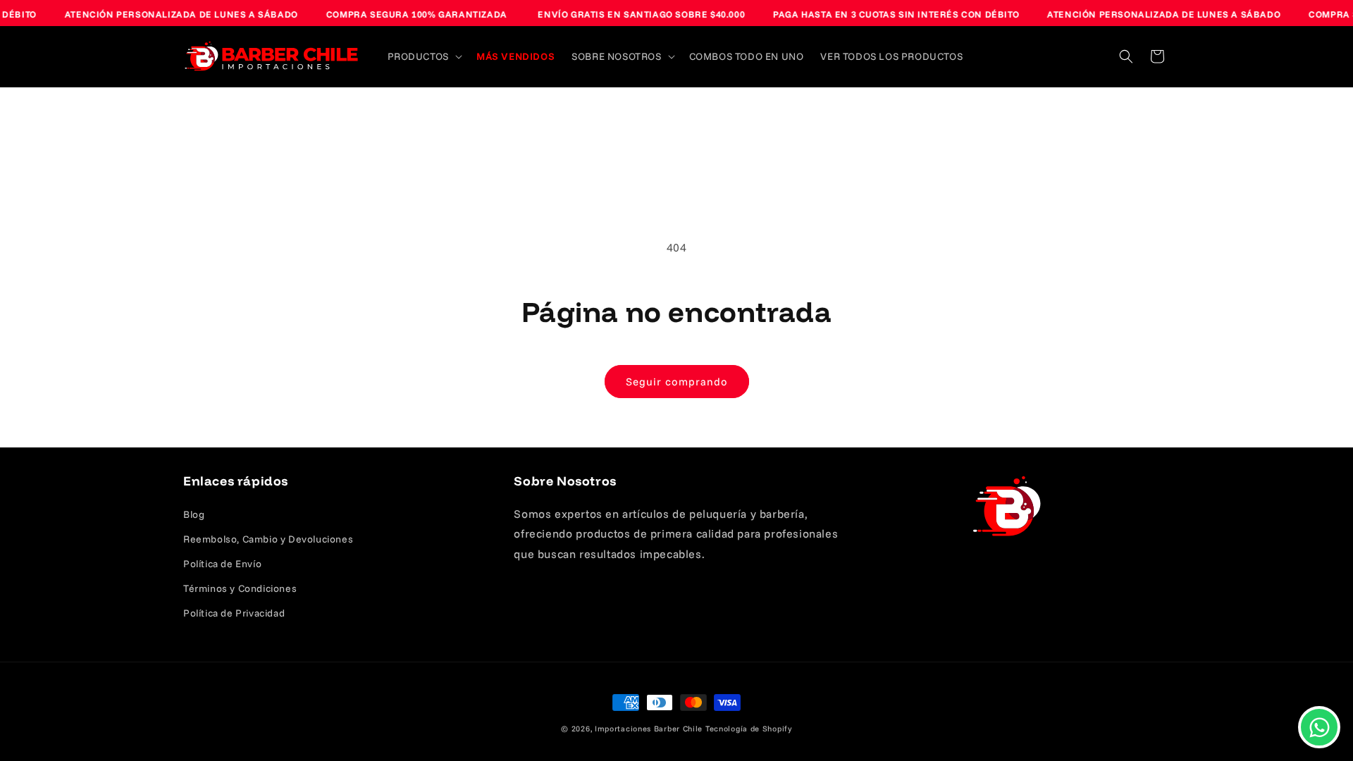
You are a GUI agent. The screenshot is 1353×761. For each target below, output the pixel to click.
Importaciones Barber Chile (649, 729)
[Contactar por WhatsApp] (1319, 727)
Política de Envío (222, 563)
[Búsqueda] (1126, 56)
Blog (193, 514)
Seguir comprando (677, 381)
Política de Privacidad (234, 613)
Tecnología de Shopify (748, 729)
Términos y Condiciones (240, 588)
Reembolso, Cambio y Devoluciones (268, 539)
